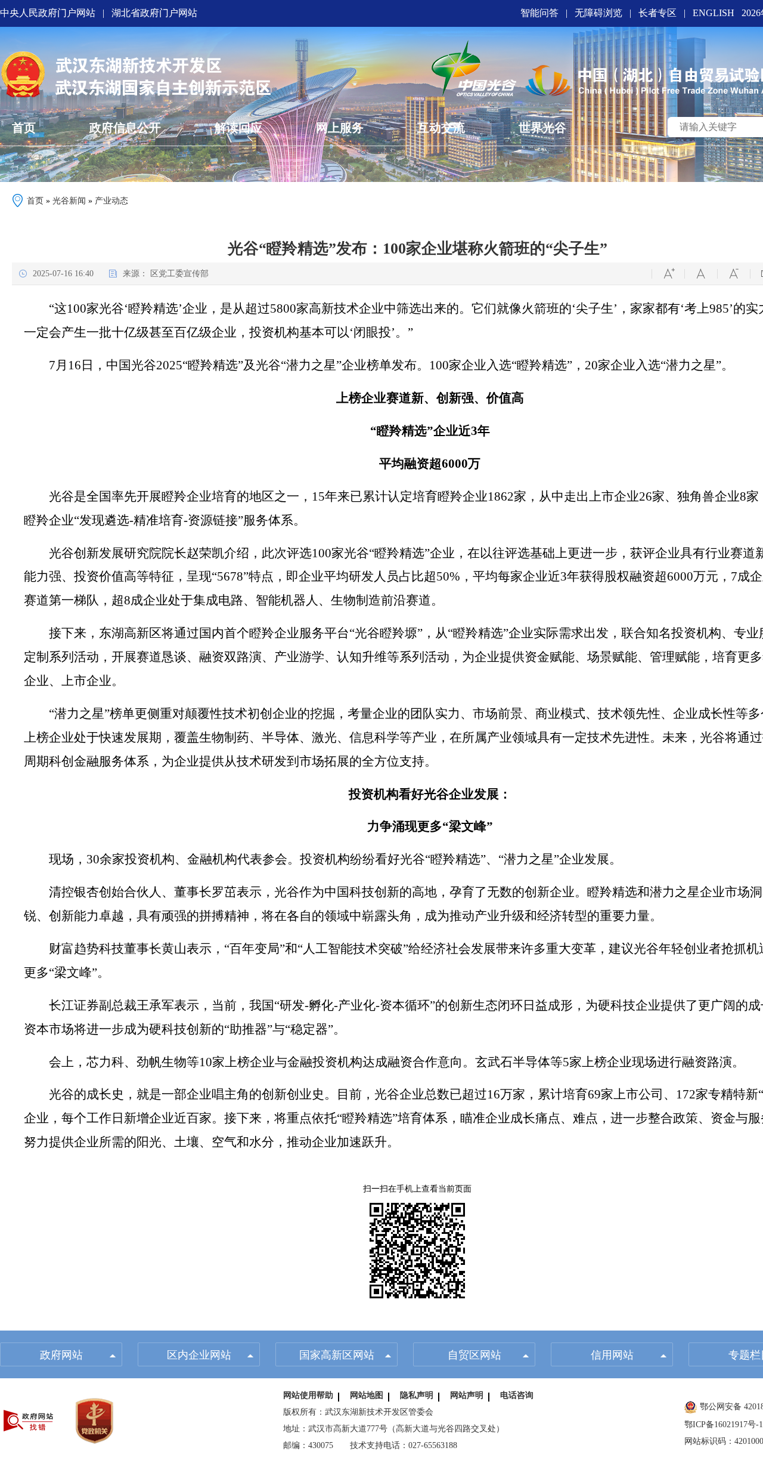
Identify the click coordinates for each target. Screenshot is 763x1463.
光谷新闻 (69, 200)
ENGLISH (713, 13)
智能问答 (539, 13)
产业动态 (111, 200)
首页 (35, 200)
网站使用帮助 (308, 1395)
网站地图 (366, 1395)
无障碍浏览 (598, 13)
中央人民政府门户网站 (47, 13)
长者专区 (657, 13)
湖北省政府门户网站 (154, 13)
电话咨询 (517, 1395)
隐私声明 (416, 1395)
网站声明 (466, 1395)
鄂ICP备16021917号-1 (723, 1424)
